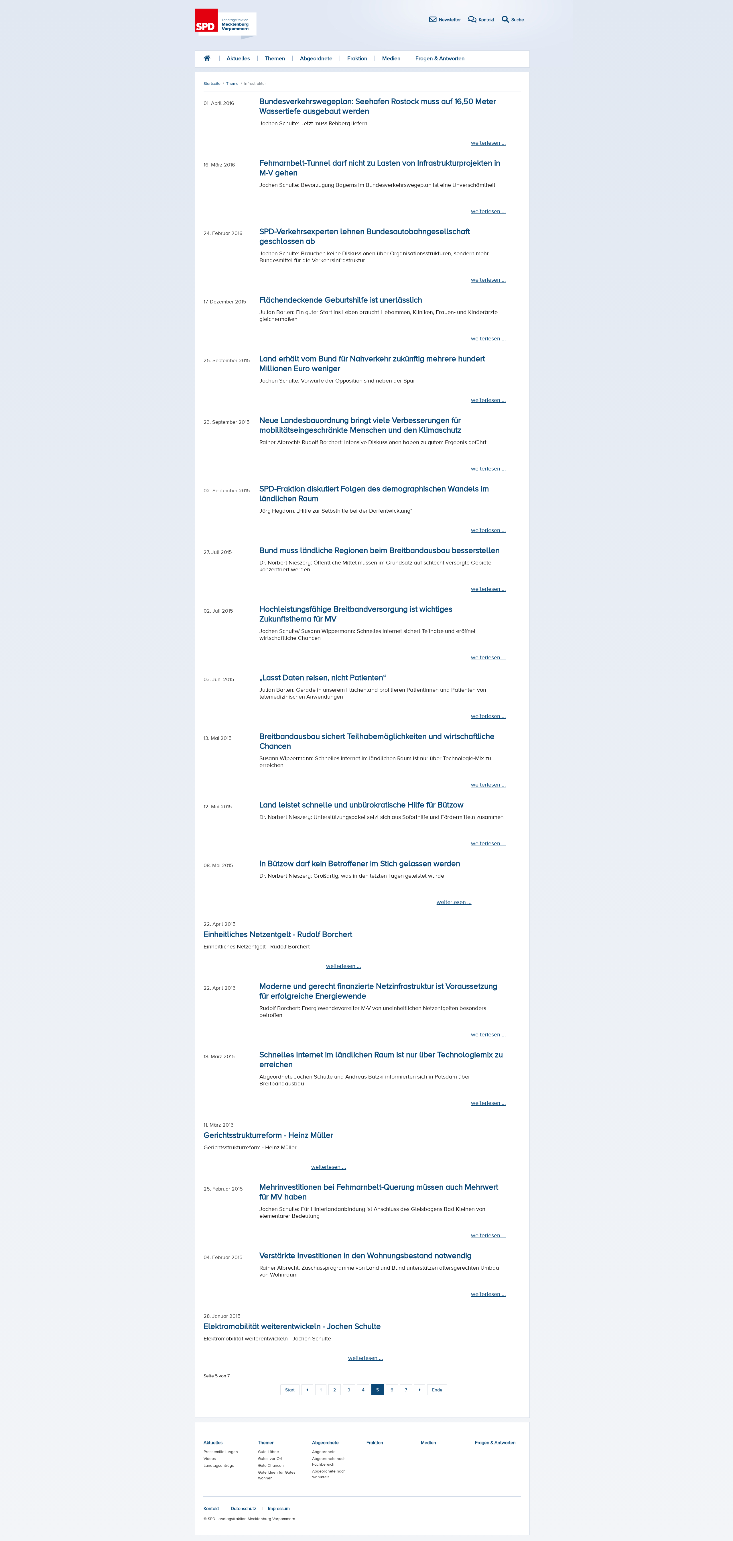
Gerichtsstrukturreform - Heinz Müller (268, 1134)
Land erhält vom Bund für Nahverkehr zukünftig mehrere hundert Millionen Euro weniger (372, 363)
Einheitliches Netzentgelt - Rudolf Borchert (278, 933)
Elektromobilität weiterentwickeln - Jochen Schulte (292, 1325)
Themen (275, 58)
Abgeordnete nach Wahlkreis (329, 1474)
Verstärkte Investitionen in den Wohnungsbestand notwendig (365, 1255)
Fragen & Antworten (440, 58)
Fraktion (357, 58)
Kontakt (211, 1508)
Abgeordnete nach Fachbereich (329, 1461)
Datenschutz (243, 1508)
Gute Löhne (268, 1451)
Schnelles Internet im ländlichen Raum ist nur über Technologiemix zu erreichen (381, 1059)
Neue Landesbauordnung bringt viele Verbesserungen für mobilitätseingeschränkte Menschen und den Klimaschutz (360, 424)
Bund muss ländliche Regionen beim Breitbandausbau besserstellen (379, 549)
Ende (437, 1390)
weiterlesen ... (488, 143)
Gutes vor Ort (270, 1458)
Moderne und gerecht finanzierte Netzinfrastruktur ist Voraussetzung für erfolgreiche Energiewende (378, 990)
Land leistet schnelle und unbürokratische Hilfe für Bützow (361, 804)
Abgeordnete (316, 58)
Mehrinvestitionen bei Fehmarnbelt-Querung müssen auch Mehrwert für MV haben (378, 1191)
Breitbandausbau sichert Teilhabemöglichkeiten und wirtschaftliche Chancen (376, 740)
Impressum (279, 1508)
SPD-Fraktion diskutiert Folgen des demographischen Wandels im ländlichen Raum (374, 493)
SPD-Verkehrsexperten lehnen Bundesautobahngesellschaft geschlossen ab (364, 236)
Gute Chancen (271, 1465)
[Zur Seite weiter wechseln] (419, 1389)
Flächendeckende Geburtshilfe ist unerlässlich (340, 299)
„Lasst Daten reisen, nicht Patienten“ (322, 677)
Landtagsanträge (219, 1465)
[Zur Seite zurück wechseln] (307, 1389)
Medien (391, 58)
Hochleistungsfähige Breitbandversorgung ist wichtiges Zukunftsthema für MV (355, 613)
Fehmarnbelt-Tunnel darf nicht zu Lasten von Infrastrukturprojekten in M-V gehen (379, 167)
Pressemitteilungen (221, 1451)
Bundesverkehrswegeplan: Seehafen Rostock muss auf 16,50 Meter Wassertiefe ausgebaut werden (377, 105)
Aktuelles (238, 58)
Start (290, 1390)
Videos (210, 1458)
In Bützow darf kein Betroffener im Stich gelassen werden (359, 863)
